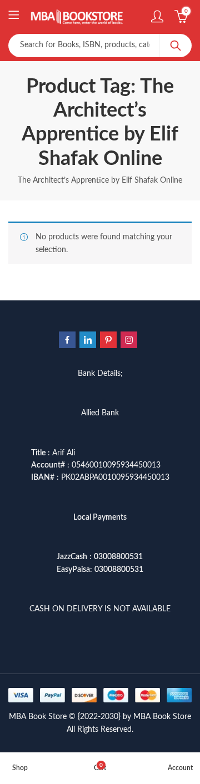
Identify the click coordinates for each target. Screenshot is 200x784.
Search (175, 45)
